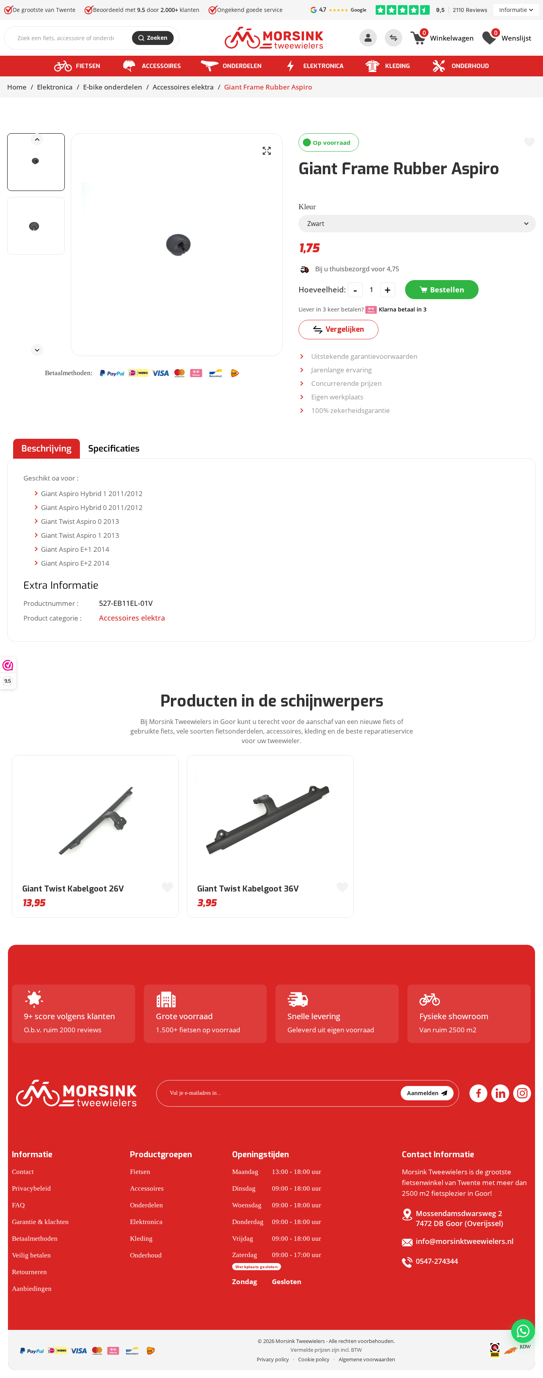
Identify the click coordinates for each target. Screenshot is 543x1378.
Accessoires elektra (183, 86)
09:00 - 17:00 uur (276, 1260)
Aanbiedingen (32, 1288)
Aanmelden (422, 1093)
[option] (36, 162)
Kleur (307, 206)
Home (17, 86)
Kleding (397, 66)
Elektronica (323, 66)
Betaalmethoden (35, 1238)
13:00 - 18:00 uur (276, 1172)
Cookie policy (314, 1359)
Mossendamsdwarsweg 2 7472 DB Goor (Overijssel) (459, 1218)
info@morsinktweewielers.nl (465, 1241)
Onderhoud (470, 66)
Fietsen (88, 66)
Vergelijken (345, 329)
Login (368, 38)
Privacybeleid (31, 1188)
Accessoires (161, 66)
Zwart (315, 223)
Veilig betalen (31, 1255)
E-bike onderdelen (112, 86)
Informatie (513, 10)
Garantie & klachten (40, 1222)
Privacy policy (273, 1359)
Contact (23, 1172)
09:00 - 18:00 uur (276, 1188)
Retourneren (29, 1272)
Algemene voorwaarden (367, 1359)
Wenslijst (512, 37)
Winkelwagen (448, 37)
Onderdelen (242, 66)
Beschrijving (46, 448)
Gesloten (266, 1281)
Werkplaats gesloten (256, 1266)
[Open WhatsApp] (523, 1331)
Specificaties (114, 448)
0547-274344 (437, 1261)
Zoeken (157, 37)
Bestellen (447, 289)
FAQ (18, 1205)
